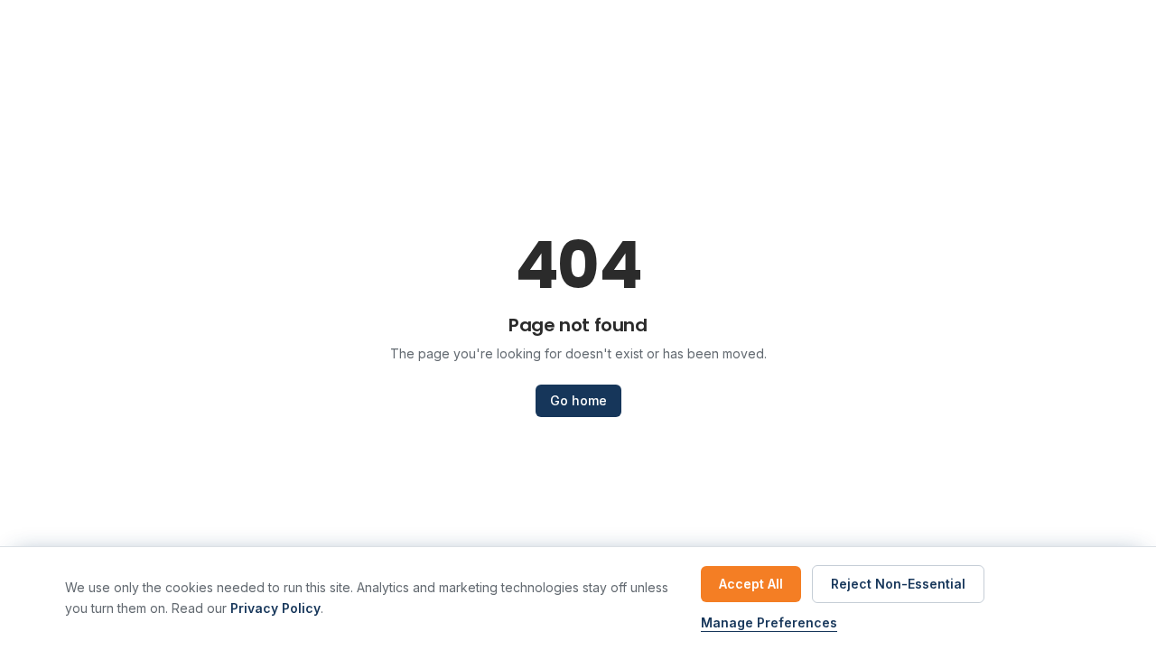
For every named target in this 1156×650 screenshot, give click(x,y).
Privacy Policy (275, 608)
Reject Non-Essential (898, 583)
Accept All (751, 583)
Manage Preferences (769, 622)
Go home (578, 400)
